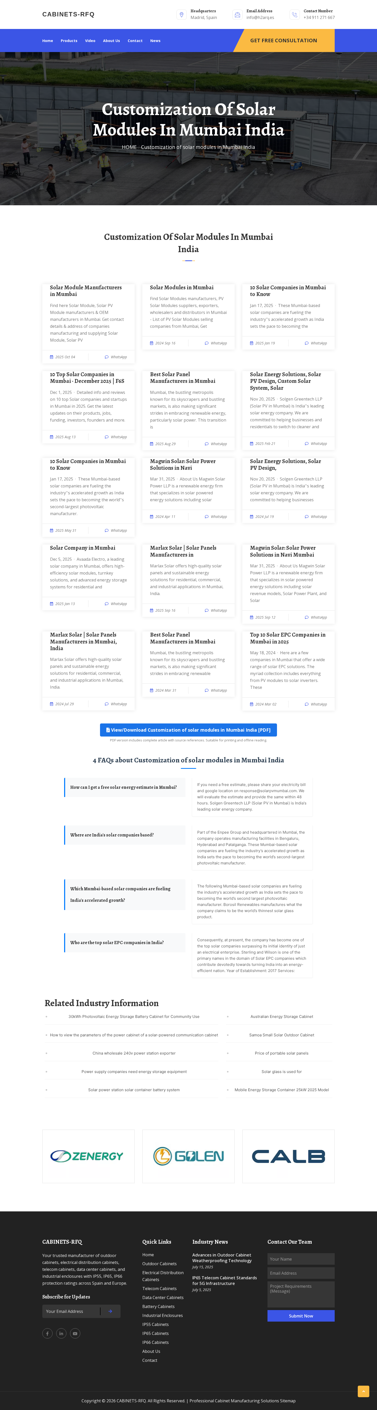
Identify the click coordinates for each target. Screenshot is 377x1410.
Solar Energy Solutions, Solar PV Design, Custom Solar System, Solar (285, 381)
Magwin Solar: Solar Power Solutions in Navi (183, 465)
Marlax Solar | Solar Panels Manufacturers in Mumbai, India (83, 641)
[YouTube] (75, 1333)
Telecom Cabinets (159, 1288)
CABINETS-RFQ (68, 14)
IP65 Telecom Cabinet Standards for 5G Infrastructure (224, 1280)
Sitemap (288, 1401)
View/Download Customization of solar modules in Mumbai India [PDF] (190, 730)
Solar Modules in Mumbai (182, 287)
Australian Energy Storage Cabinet (282, 1016)
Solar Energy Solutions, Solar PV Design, (285, 465)
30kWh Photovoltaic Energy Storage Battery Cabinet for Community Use (134, 1016)
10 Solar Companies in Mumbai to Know (288, 291)
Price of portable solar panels (282, 1053)
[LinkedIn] (61, 1333)
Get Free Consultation (283, 40)
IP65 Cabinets (155, 1333)
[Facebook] (47, 1333)
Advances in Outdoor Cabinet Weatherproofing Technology (222, 1257)
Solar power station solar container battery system (134, 1089)
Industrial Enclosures (162, 1315)
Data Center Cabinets (163, 1297)
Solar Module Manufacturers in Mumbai (86, 291)
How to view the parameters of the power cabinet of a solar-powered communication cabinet (134, 1035)
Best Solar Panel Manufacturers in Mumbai (182, 378)
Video (90, 40)
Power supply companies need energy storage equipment (134, 1071)
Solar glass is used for (282, 1071)
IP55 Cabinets (155, 1324)
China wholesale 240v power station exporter (134, 1053)
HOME (129, 147)
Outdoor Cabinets (159, 1263)
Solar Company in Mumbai (82, 548)
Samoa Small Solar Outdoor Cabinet (281, 1035)
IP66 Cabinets (155, 1342)
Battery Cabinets (158, 1306)
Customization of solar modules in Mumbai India (198, 147)
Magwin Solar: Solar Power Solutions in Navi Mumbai (283, 551)
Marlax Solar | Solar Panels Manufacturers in (183, 551)
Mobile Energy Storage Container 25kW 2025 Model (282, 1089)
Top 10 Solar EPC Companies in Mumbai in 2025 (287, 638)
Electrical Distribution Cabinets (163, 1276)
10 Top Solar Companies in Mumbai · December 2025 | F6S (87, 378)
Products (69, 40)
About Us (111, 40)
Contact (135, 40)
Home (47, 40)
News (155, 40)
